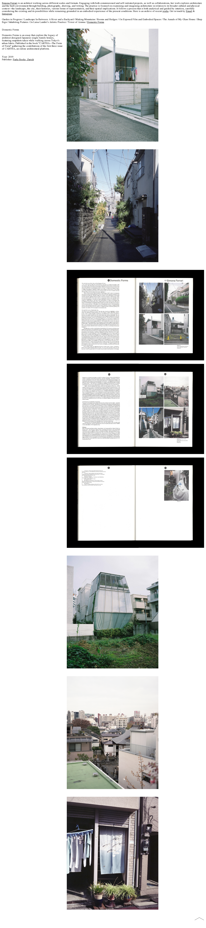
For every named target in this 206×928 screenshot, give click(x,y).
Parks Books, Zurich (23, 59)
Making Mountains (85, 19)
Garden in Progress (12, 19)
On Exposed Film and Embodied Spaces (140, 19)
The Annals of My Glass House (179, 19)
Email (189, 11)
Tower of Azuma (76, 22)
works (165, 11)
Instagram (7, 13)
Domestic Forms (95, 22)
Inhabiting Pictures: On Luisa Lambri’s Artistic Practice (37, 22)
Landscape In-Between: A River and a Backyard (49, 19)
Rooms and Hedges (107, 19)
